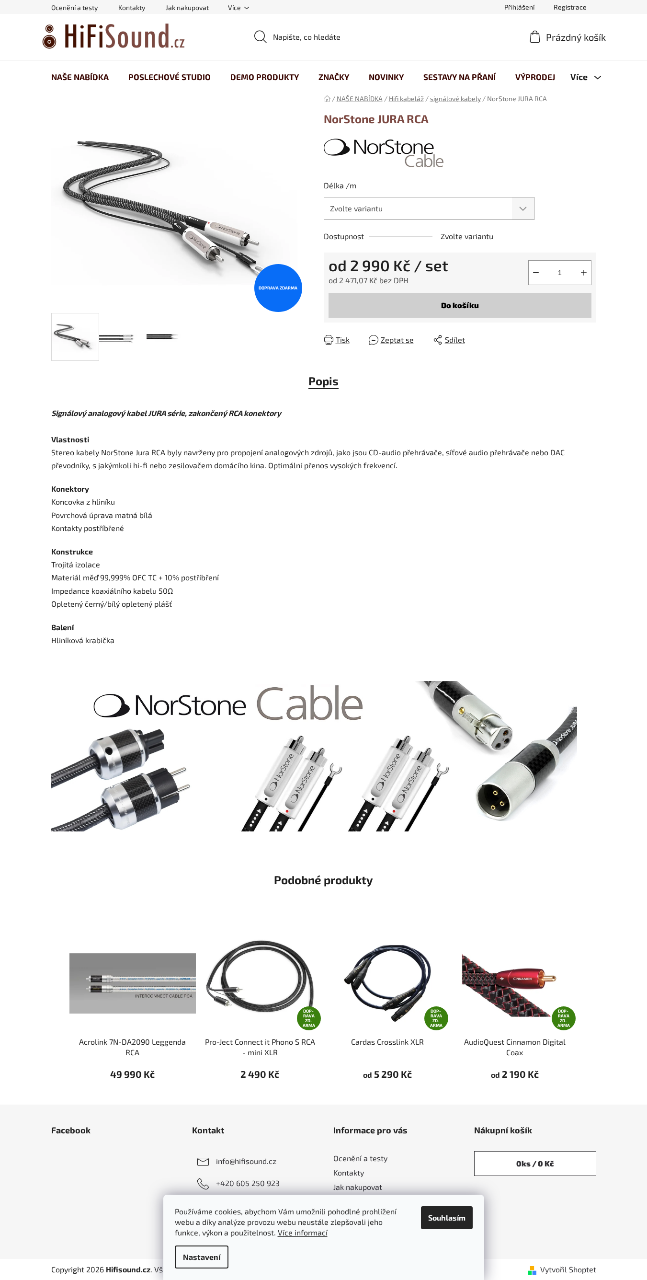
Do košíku (460, 305)
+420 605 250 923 (248, 1183)
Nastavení (201, 1256)
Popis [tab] (323, 381)
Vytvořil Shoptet (568, 1269)
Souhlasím (446, 1217)
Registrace (570, 7)
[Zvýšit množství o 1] (584, 273)
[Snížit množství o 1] (536, 273)
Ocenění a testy (74, 7)
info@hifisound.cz (246, 1160)
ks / (535, 1163)
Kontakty (131, 7)
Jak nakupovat (187, 7)
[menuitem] (80, 76)
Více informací (303, 1232)
